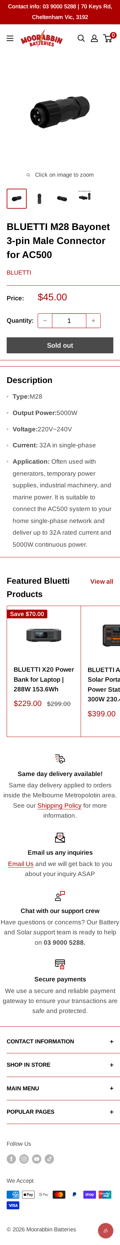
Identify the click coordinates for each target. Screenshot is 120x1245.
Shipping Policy (59, 805)
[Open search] (81, 38)
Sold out (60, 345)
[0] (108, 38)
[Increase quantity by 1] (93, 321)
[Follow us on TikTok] (49, 1159)
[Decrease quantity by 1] (45, 321)
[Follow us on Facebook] (11, 1159)
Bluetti (19, 272)
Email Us (21, 863)
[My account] (94, 38)
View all (101, 581)
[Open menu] (10, 38)
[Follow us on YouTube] (36, 1159)
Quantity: (20, 320)
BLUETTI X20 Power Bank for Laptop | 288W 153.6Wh (44, 679)
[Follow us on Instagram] (24, 1159)
